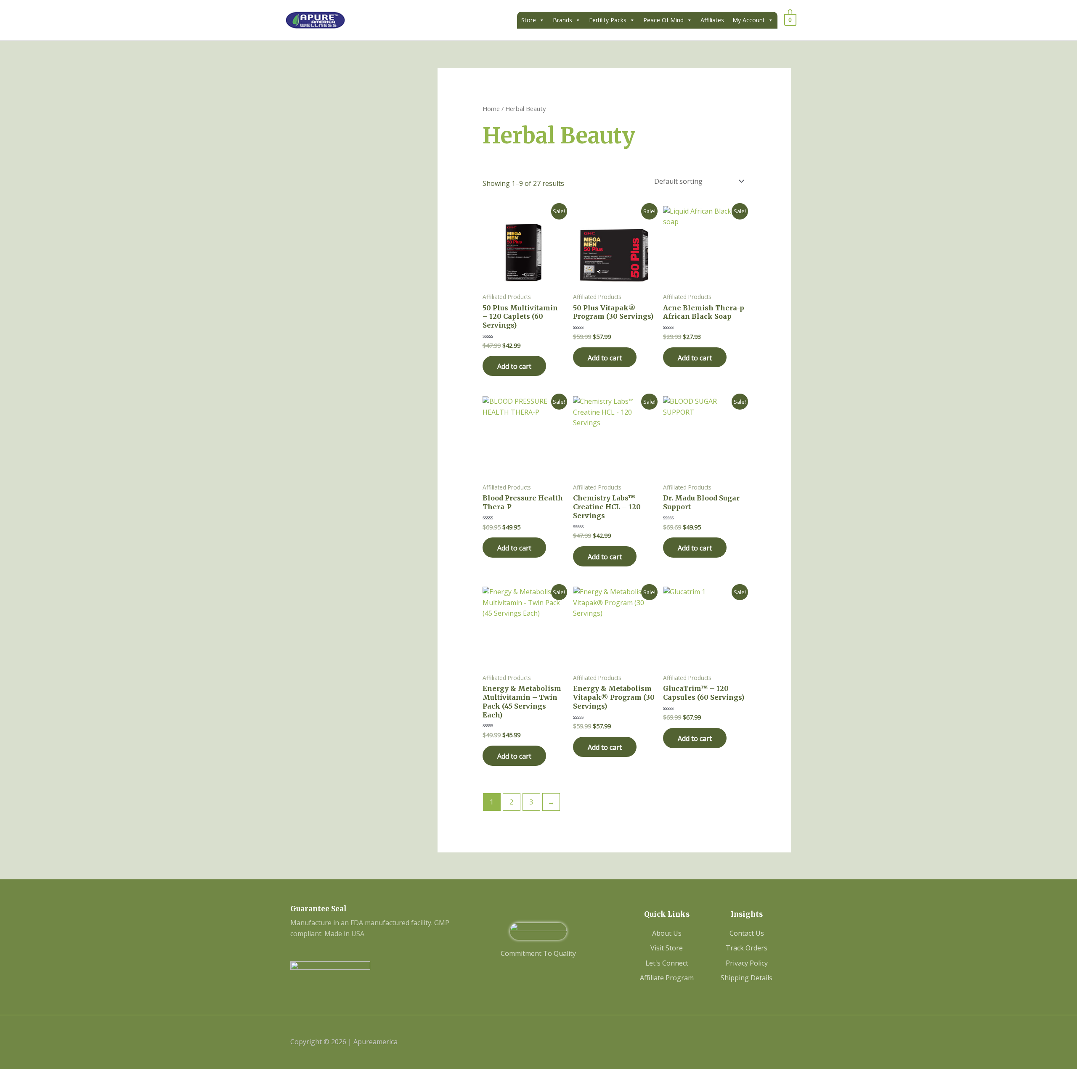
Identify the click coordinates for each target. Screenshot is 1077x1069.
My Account (748, 20)
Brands (562, 20)
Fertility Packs (607, 20)
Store (528, 20)
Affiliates (712, 20)
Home (491, 108)
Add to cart (514, 366)
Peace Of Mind (663, 20)
